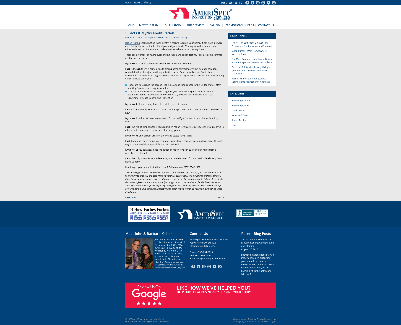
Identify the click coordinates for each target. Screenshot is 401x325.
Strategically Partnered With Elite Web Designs (254, 321)
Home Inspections (241, 100)
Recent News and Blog (138, 2)
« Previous (130, 197)
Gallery (214, 25)
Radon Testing (180, 37)
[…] (251, 274)
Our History (173, 25)
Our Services (195, 25)
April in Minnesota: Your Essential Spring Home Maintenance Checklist (251, 80)
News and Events (241, 115)
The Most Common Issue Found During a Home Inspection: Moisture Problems (252, 61)
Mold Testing (238, 110)
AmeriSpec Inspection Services (158, 37)
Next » (221, 197)
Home (130, 25)
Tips (234, 124)
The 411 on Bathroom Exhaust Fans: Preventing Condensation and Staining (252, 44)
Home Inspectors (240, 105)
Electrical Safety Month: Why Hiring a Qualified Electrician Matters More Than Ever (251, 70)
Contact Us (266, 25)
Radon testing (132, 42)
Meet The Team (149, 25)
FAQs (250, 25)
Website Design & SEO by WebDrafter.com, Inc (254, 319)
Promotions (234, 25)
